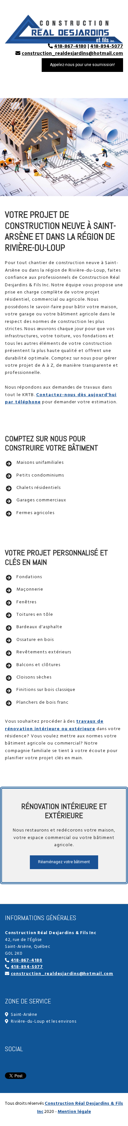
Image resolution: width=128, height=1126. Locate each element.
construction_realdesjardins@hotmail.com (72, 54)
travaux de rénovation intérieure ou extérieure (54, 725)
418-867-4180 (70, 46)
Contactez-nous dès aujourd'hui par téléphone (61, 398)
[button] (82, 65)
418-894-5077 (106, 46)
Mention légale (74, 1112)
